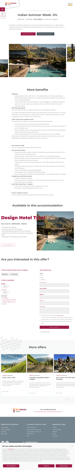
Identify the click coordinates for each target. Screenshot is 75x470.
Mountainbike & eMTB (9, 300)
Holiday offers (32, 3)
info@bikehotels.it (31, 442)
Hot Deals (3, 431)
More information (11, 465)
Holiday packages (5, 429)
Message (42, 306)
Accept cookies (64, 465)
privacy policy (60, 315)
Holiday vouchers (52, 3)
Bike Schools (30, 433)
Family (43, 279)
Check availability (45, 33)
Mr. (42, 275)
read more (5, 391)
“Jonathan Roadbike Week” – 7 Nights (39, 378)
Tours (28, 436)
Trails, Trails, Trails (8, 377)
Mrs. (42, 277)
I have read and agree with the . (52, 315)
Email (42, 294)
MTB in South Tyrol (32, 427)
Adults (3, 283)
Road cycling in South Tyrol (34, 429)
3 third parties (11, 449)
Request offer (28, 33)
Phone (42, 300)
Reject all (46, 465)
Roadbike (5, 298)
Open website (8, 245)
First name (43, 282)
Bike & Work (4, 433)
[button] (72, 445)
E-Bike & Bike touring (9, 302)
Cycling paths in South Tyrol (34, 431)
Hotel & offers (4, 427)
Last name (43, 288)
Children (3, 290)
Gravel (4, 304)
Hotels (23, 3)
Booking (41, 3)
